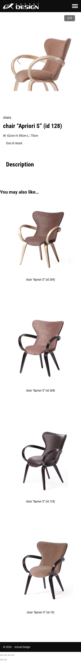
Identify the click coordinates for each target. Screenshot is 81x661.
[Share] (5, 655)
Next (62, 61)
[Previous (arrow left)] (1, 659)
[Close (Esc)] (1, 655)
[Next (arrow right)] (5, 659)
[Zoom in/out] (12, 655)
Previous (19, 61)
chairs (7, 117)
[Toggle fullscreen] (9, 655)
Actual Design (22, 646)
